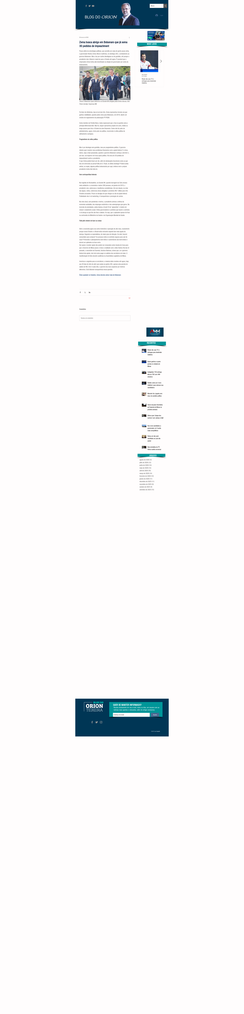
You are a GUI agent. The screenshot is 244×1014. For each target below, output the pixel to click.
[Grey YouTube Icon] (93, 5)
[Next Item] (161, 61)
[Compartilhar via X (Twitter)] (85, 292)
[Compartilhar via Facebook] (80, 292)
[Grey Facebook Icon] (86, 5)
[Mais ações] (129, 37)
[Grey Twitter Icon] (89, 5)
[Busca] (165, 6)
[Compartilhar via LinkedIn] (89, 292)
